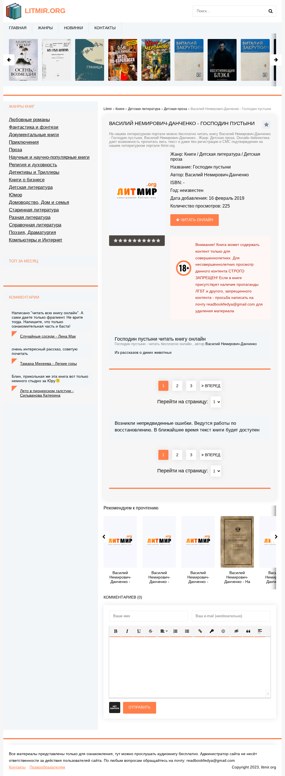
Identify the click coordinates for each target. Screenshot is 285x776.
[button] (115, 631)
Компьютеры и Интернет (35, 240)
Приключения (24, 142)
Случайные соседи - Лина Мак (48, 336)
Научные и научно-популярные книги (49, 157)
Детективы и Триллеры (34, 172)
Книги (190, 154)
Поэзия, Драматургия (32, 232)
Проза (15, 149)
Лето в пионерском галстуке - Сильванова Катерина (47, 393)
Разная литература (29, 217)
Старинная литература (34, 210)
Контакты (105, 28)
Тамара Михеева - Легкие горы (48, 363)
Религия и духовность (33, 164)
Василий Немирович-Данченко (217, 174)
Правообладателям (47, 767)
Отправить (140, 707)
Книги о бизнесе (27, 179)
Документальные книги (34, 134)
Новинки (73, 28)
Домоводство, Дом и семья (39, 202)
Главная (17, 28)
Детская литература (219, 154)
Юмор (15, 194)
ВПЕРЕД (212, 386)
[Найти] (270, 11)
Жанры (45, 28)
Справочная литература (35, 225)
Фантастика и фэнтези (33, 127)
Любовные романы (29, 119)
